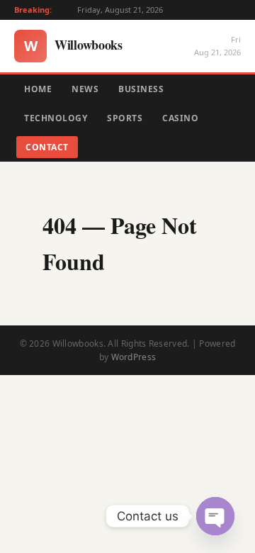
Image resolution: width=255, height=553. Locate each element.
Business (141, 89)
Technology (55, 118)
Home (38, 89)
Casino (180, 118)
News (85, 89)
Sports (124, 118)
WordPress (134, 357)
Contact (47, 147)
